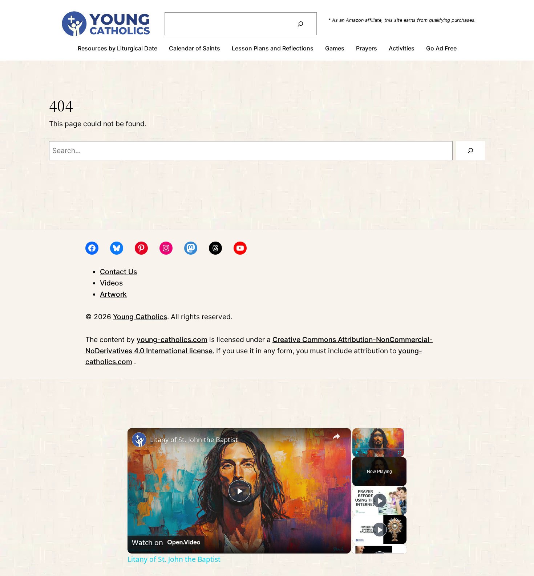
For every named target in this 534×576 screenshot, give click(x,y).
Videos (111, 283)
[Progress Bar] (378, 448)
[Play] (356, 452)
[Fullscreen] (399, 452)
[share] (336, 436)
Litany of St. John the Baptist (194, 439)
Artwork (113, 294)
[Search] (300, 24)
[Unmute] (365, 452)
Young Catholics (140, 316)
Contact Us (118, 271)
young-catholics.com (172, 339)
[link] (139, 439)
